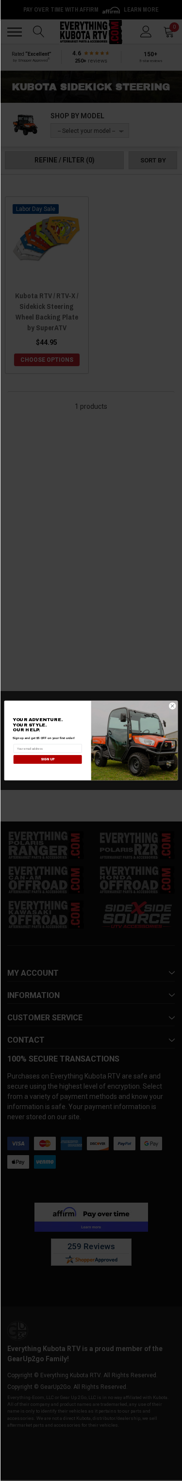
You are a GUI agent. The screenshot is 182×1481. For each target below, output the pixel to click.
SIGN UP (47, 759)
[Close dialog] (172, 705)
